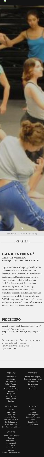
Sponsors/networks (33, 419)
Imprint (11, 452)
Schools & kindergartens (33, 381)
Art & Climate (11, 383)
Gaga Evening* (32, 236)
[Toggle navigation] (38, 3)
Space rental (11, 445)
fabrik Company (11, 424)
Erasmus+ (33, 391)
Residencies (11, 417)
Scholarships (33, 386)
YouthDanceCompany (33, 378)
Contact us (11, 447)
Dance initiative (11, 426)
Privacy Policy (11, 450)
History (33, 414)
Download (28, 347)
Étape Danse (11, 414)
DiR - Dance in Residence (11, 429)
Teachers (33, 388)
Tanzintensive (33, 383)
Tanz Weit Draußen (11, 421)
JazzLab (11, 403)
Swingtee (11, 393)
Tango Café (11, 396)
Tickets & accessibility (11, 437)
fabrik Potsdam (11, 236)
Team (33, 421)
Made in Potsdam (11, 386)
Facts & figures (33, 417)
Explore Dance (11, 412)
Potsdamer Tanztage (11, 391)
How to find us (11, 442)
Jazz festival (11, 381)
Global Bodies (11, 378)
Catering (11, 440)
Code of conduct (33, 426)
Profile (33, 412)
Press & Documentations (11, 455)
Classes (22, 236)
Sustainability (33, 424)
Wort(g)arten (11, 400)
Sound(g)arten (11, 398)
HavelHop (11, 388)
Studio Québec (11, 419)
